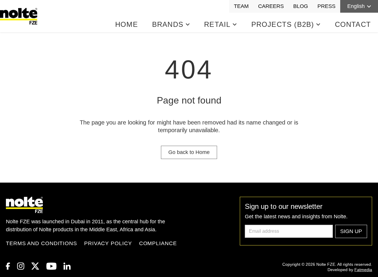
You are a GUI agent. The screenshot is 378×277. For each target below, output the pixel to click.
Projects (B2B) (282, 24)
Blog (300, 6)
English (356, 6)
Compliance (158, 243)
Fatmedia (363, 269)
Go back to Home (189, 152)
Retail (217, 24)
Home (126, 24)
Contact (353, 24)
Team (241, 6)
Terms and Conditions (41, 243)
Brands (167, 24)
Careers (271, 6)
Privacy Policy (108, 243)
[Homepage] (20, 16)
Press (326, 6)
